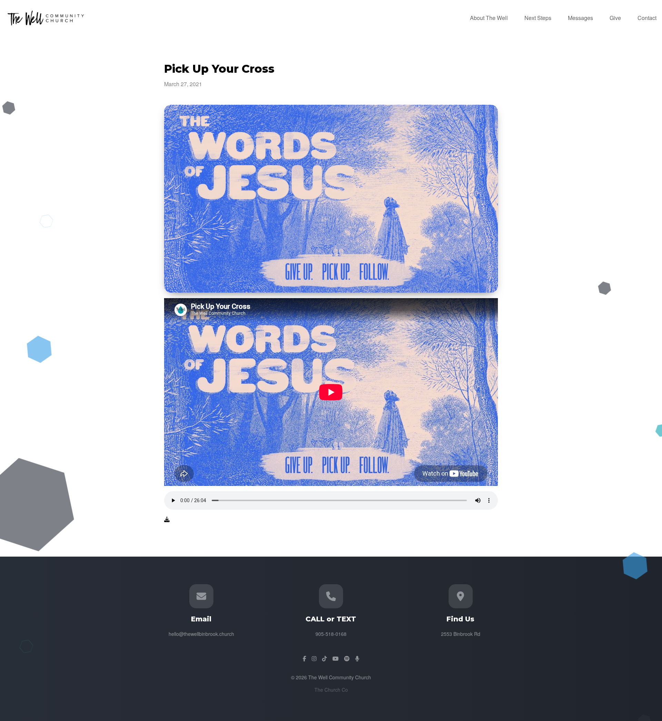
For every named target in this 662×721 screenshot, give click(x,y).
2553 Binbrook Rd (460, 633)
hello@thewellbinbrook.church (201, 633)
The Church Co (331, 689)
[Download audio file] (167, 519)
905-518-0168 (331, 633)
